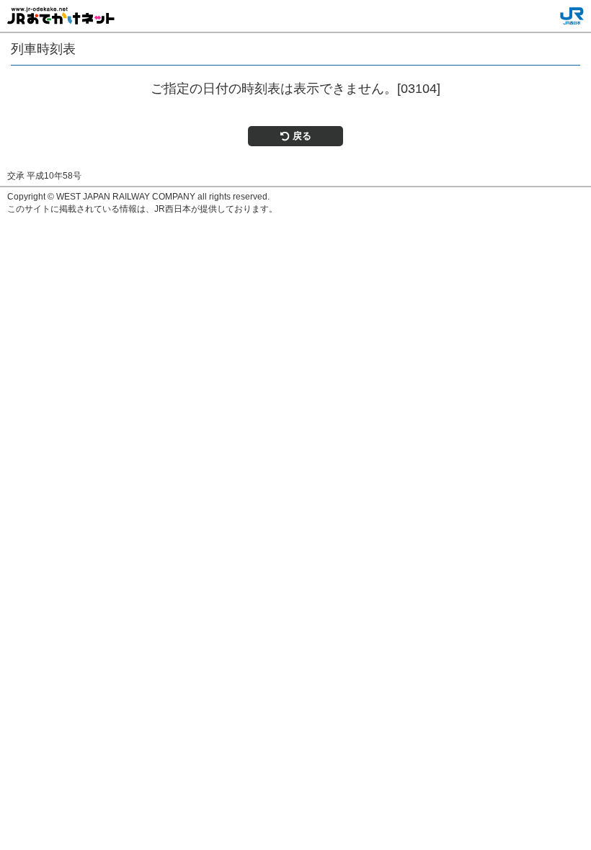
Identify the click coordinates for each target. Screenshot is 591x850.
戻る (302, 135)
